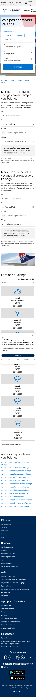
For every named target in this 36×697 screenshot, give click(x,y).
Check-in (4, 527)
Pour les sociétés (11, 3)
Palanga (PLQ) (9, 53)
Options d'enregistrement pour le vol (13, 579)
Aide (2, 534)
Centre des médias (7, 609)
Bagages (4, 550)
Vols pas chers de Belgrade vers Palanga (16, 471)
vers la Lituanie (23, 80)
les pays (4, 685)
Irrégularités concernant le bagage (13, 583)
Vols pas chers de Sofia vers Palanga (14, 493)
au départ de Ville (12, 688)
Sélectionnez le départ (12, 47)
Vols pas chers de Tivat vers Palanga (14, 480)
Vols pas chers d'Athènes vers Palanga (15, 477)
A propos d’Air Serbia (19, 3)
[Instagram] (17, 657)
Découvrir (4, 531)
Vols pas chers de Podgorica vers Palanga (16, 500)
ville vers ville (18, 685)
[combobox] (19, 115)
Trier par (4, 137)
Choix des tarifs (6, 563)
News (3, 612)
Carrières (4, 615)
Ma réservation (6, 524)
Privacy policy (30, 336)
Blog (2, 537)
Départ (6, 58)
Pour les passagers (4, 3)
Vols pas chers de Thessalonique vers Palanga (15, 463)
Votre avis (4, 596)
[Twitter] (10, 657)
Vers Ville (11, 685)
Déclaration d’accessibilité (10, 566)
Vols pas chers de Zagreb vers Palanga (15, 490)
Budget (3, 128)
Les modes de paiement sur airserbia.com (15, 589)
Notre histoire (6, 605)
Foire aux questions (8, 576)
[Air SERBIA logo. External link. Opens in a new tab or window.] (3, 338)
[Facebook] (4, 657)
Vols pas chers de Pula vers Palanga (14, 496)
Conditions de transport (9, 618)
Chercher (18, 67)
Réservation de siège (8, 553)
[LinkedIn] (30, 657)
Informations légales (8, 628)
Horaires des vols (7, 547)
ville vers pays (28, 685)
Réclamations (5, 592)
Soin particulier (6, 586)
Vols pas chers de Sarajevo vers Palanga (16, 474)
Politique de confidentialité (10, 622)
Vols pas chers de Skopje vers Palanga (15, 506)
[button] (13, 35)
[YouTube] (23, 657)
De (5, 44)
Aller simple (8, 31)
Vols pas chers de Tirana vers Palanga (15, 467)
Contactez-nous (6, 638)
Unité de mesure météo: (26, 279)
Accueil (4, 80)
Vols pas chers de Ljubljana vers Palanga (16, 503)
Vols (12, 80)
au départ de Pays (23, 688)
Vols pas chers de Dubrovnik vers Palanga (16, 484)
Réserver (27, 10)
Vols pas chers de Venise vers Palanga (15, 487)
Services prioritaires (8, 557)
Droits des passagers (8, 625)
